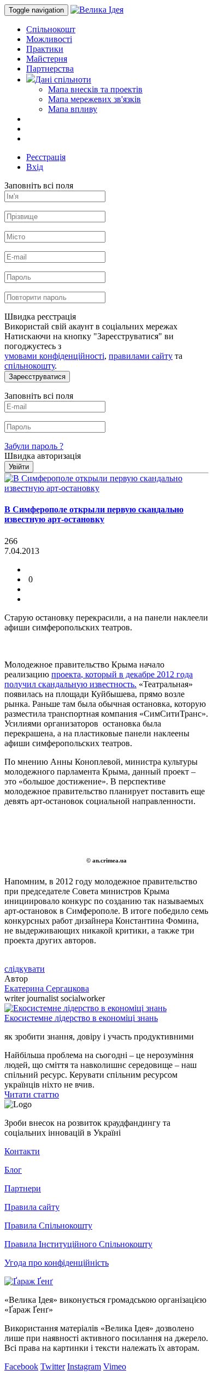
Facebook (21, 1366)
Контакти (22, 1151)
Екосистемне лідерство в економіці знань (81, 1018)
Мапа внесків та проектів (95, 89)
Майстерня (46, 58)
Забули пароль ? (33, 446)
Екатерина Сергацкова (46, 988)
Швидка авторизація (42, 455)
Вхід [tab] (34, 167)
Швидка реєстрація (40, 316)
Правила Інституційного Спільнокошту (78, 1244)
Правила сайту (32, 1207)
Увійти (19, 467)
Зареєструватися (37, 377)
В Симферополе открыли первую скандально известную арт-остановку (94, 514)
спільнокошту (29, 365)
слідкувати (24, 968)
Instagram (84, 1366)
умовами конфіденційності (54, 356)
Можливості (49, 39)
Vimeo (114, 1366)
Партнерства (50, 68)
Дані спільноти (63, 79)
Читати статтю (31, 1094)
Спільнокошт (50, 29)
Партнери (22, 1188)
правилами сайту (141, 356)
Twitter (52, 1366)
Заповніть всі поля (38, 185)
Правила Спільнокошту (48, 1225)
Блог (13, 1169)
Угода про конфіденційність (56, 1262)
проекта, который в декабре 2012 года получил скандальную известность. (98, 679)
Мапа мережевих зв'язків (94, 99)
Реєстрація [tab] (46, 157)
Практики (44, 49)
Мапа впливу (72, 109)
